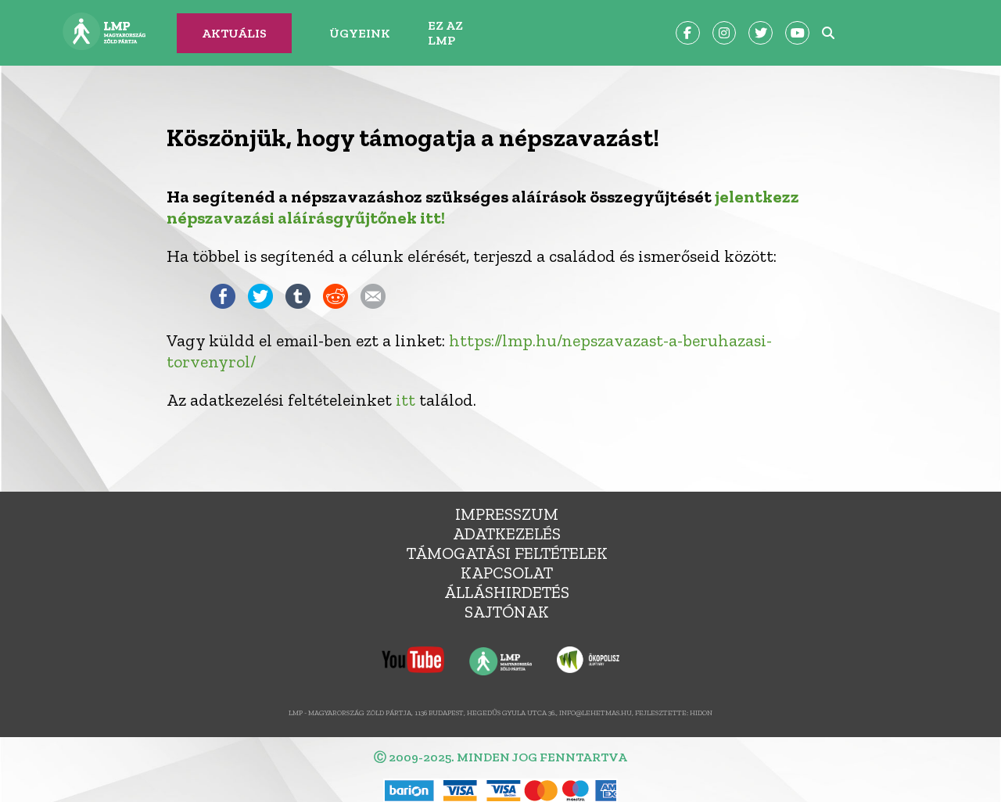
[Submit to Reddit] (335, 303)
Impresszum (506, 514)
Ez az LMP (445, 33)
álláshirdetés (506, 592)
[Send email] (373, 303)
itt (405, 399)
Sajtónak (507, 611)
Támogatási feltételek (507, 553)
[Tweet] (260, 303)
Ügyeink (359, 33)
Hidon (701, 712)
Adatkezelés (507, 533)
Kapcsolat (507, 572)
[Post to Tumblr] (297, 303)
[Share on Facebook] (222, 303)
